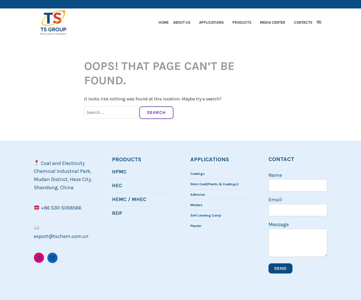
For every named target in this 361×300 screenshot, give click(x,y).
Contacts (303, 22)
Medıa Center (272, 22)
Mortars (196, 205)
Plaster (195, 226)
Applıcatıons (211, 22)
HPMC (119, 172)
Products (241, 22)
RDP (117, 213)
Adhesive (197, 195)
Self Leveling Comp (205, 215)
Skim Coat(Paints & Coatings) (214, 184)
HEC (117, 185)
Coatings (197, 174)
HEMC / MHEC (129, 199)
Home (164, 22)
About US (181, 22)
